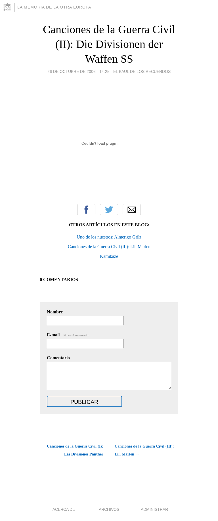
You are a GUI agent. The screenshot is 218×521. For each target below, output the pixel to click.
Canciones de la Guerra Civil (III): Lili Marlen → (144, 450)
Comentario (58, 357)
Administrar (154, 509)
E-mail (68, 334)
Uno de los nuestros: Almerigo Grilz (109, 237)
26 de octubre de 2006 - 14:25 (78, 71)
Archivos (109, 509)
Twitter (109, 209)
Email (132, 209)
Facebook (86, 209)
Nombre (55, 311)
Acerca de (64, 509)
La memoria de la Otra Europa (54, 7)
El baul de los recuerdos (142, 71)
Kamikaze (109, 256)
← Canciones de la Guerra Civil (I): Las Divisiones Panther (72, 450)
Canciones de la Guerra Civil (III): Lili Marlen (109, 246)
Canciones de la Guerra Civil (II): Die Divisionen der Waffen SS (109, 44)
